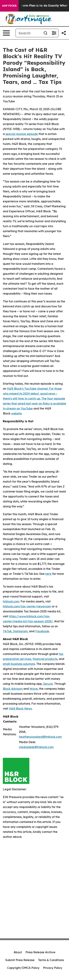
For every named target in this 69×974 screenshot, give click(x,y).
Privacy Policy (52, 968)
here (48, 573)
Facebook (42, 631)
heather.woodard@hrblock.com (40, 736)
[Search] (45, 33)
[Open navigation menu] (6, 33)
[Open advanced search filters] (54, 33)
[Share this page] (63, 33)
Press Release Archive (40, 952)
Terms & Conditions (51, 960)
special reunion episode (21, 134)
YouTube (27, 408)
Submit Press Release (19, 960)
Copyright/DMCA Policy (23, 968)
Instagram (20, 631)
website (16, 413)
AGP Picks (9, 5)
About (18, 952)
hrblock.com (11, 601)
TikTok (7, 631)
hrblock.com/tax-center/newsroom (27, 606)
